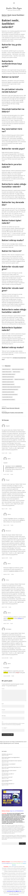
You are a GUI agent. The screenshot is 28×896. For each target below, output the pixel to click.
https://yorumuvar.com (6, 741)
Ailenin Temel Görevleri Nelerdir (11, 408)
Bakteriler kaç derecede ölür (8, 376)
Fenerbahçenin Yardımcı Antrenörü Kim (12, 412)
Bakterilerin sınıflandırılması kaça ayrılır (10, 389)
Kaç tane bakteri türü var (7, 397)
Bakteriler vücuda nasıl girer (8, 381)
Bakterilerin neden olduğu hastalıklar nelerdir (11, 387)
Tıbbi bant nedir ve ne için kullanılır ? (9, 764)
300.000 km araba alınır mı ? (7, 754)
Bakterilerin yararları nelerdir (8, 392)
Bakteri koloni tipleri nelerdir (17, 369)
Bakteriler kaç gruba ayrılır (8, 379)
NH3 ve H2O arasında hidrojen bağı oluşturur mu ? (11, 767)
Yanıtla (10, 453)
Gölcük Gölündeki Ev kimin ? (7, 780)
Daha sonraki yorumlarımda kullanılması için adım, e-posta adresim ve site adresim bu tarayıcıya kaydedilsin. (13, 724)
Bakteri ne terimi (16, 371)
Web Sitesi (4, 715)
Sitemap (17, 743)
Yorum (3, 688)
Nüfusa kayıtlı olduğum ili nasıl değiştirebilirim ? (11, 757)
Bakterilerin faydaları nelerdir (8, 384)
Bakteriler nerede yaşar (19, 379)
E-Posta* (3, 709)
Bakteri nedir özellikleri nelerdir (9, 374)
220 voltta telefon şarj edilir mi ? (8, 773)
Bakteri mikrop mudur (7, 371)
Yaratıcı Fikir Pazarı (14, 8)
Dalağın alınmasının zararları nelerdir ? (9, 770)
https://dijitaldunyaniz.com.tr (7, 743)
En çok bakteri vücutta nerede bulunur (10, 394)
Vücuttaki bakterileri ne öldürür (8, 399)
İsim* (3, 703)
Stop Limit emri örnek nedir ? (7, 777)
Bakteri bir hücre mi (6, 369)
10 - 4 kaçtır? (4, 727)
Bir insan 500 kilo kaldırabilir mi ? (8, 783)
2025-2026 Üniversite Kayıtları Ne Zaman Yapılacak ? (12, 760)
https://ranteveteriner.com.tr (19, 741)
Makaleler (8, 366)
